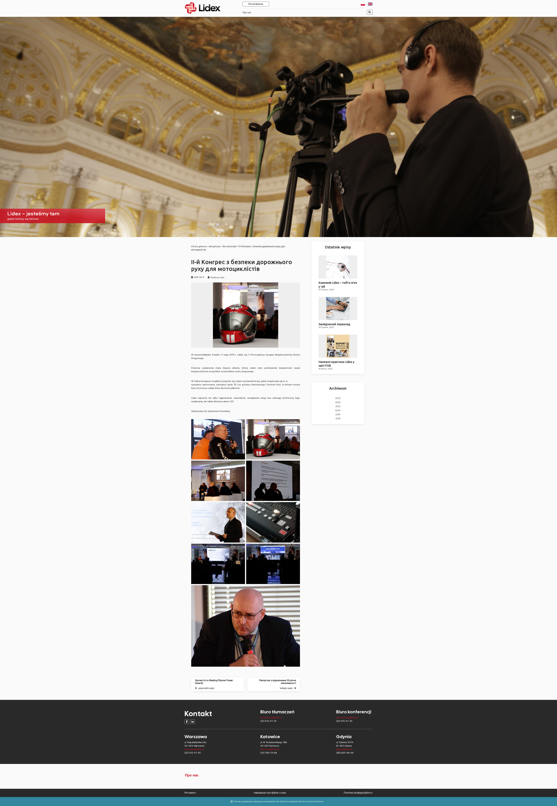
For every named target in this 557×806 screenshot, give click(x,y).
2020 (338, 410)
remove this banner (315, 801)
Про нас (247, 12)
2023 (338, 398)
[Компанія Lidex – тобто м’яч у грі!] (337, 267)
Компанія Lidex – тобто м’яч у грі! (338, 284)
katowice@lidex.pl (269, 749)
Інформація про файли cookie (270, 792)
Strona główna (199, 246)
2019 (337, 414)
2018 (338, 418)
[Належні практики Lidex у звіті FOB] (337, 346)
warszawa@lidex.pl (194, 749)
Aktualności (215, 246)
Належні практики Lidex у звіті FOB (336, 363)
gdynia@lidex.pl (344, 749)
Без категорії (229, 246)
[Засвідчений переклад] (337, 308)
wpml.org (257, 801)
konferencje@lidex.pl (347, 717)
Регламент (190, 792)
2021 (338, 406)
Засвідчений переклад (334, 324)
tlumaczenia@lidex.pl (271, 717)
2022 (338, 402)
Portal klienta (255, 4)
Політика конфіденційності (358, 792)
